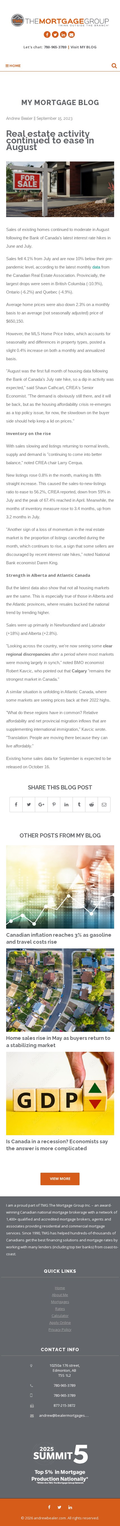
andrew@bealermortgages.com (66, 1415)
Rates (60, 1308)
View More (60, 1178)
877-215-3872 (64, 1405)
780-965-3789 (55, 46)
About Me (60, 1294)
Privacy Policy (60, 1329)
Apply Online (60, 1322)
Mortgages (60, 1301)
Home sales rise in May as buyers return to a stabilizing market (58, 1041)
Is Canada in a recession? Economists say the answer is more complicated (57, 1145)
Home (15, 66)
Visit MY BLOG (84, 46)
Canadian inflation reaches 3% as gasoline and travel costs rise (58, 938)
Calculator (60, 1315)
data (96, 267)
